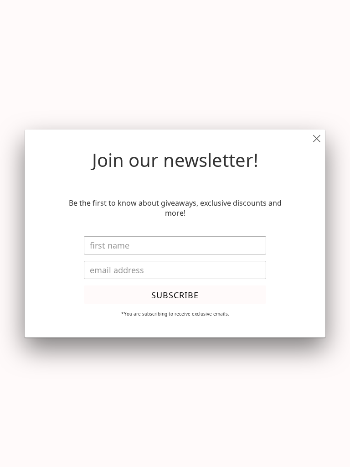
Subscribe (175, 295)
